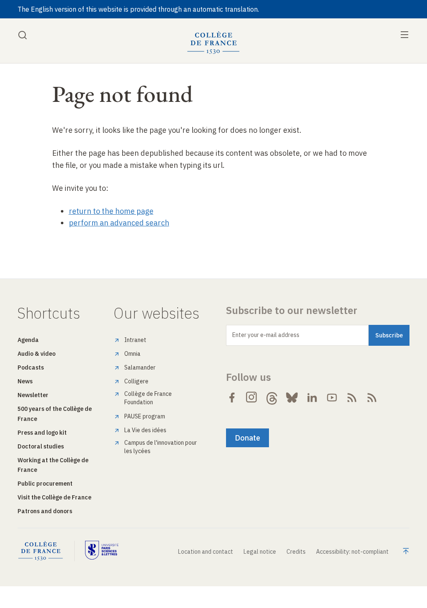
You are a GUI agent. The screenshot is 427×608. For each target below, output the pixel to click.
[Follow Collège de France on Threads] (272, 397)
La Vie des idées (145, 430)
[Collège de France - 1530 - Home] (213, 43)
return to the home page (111, 211)
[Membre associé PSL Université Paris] (101, 551)
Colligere (136, 381)
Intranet (135, 340)
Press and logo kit (42, 432)
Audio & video (36, 353)
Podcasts (31, 367)
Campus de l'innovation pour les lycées (160, 447)
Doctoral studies (41, 446)
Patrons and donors (45, 511)
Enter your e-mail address (265, 335)
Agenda (28, 340)
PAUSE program (144, 416)
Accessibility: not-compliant (352, 551)
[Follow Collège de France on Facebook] (232, 397)
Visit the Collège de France (54, 497)
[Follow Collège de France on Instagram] (252, 397)
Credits (296, 551)
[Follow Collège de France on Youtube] (332, 397)
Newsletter (33, 395)
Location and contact (205, 551)
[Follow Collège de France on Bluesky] (292, 397)
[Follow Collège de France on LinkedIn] (312, 397)
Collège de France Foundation (148, 398)
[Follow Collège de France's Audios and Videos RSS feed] (372, 397)
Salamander (140, 367)
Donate (247, 438)
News (25, 381)
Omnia (132, 353)
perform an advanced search (119, 223)
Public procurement (45, 483)
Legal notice (260, 551)
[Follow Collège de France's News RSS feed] (352, 397)
